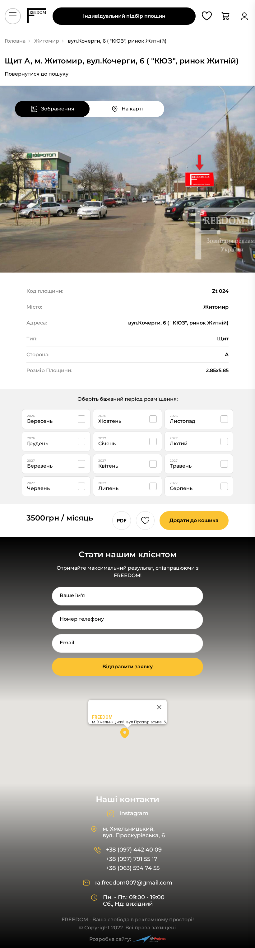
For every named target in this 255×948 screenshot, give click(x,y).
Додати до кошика (194, 520)
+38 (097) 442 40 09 (134, 850)
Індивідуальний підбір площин (124, 16)
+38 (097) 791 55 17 (131, 859)
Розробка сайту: (110, 939)
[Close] (159, 707)
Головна (15, 41)
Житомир (46, 41)
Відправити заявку (127, 667)
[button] (127, 735)
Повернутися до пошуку (36, 74)
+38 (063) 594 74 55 (133, 868)
